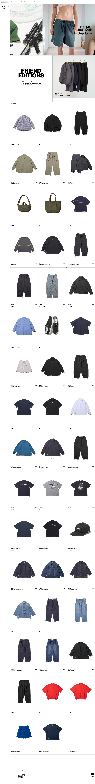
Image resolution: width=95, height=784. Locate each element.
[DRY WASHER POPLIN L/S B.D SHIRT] (52, 366)
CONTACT (12, 770)
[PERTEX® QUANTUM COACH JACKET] (52, 447)
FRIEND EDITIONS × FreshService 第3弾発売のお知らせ (17, 100)
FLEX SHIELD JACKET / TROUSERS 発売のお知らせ (59, 100)
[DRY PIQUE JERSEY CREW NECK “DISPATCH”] (24, 529)
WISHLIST (89, 1)
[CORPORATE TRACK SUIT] (81, 163)
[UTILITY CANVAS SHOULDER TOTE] (24, 204)
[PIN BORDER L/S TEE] (24, 245)
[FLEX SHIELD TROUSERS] (81, 123)
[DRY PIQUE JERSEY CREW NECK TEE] (24, 407)
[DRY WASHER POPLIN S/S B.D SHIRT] (81, 326)
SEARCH (83, 1)
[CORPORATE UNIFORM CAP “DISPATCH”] (81, 529)
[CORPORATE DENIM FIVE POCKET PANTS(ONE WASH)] (52, 610)
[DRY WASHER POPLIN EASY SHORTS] (24, 366)
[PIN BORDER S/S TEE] (81, 204)
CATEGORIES (3, 8)
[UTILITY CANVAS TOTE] (52, 204)
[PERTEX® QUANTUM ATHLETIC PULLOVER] (24, 447)
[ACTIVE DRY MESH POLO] (81, 691)
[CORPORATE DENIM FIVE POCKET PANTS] (81, 610)
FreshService (3, 6)
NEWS (22, 1)
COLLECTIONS (18, 1)
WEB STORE (13, 1)
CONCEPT (32, 1)
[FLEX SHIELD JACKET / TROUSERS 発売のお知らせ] (73, 76)
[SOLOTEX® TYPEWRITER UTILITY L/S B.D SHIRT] (52, 245)
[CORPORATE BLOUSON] (81, 285)
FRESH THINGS (27, 1)
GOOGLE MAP (23, 774)
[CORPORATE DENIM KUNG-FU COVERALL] (81, 569)
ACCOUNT (86, 1)
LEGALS (12, 774)
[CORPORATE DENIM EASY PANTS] (52, 650)
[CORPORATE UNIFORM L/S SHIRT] (24, 326)
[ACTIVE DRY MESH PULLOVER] (52, 691)
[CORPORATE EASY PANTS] (52, 285)
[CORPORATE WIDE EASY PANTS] (24, 285)
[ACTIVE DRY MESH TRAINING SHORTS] (24, 732)
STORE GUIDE (12, 772)
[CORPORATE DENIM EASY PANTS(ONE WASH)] (24, 650)
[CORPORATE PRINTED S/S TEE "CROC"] (81, 488)
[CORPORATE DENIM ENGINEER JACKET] (52, 569)
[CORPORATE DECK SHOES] (52, 326)
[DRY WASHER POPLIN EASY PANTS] (81, 366)
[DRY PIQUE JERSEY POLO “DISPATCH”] (52, 529)
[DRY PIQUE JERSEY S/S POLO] (52, 407)
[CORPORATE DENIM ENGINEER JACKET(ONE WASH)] (24, 569)
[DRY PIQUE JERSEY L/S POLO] (81, 407)
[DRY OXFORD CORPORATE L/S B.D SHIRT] (24, 123)
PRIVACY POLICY (13, 773)
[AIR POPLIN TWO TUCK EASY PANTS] (52, 163)
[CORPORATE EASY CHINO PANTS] (24, 691)
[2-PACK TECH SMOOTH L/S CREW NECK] (81, 732)
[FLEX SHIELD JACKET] (52, 123)
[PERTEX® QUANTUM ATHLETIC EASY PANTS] (81, 447)
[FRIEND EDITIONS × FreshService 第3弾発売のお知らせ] (31, 76)
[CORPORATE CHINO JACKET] (81, 650)
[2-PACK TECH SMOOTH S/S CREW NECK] (52, 732)
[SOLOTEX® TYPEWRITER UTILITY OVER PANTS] (81, 245)
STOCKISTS (36, 1)
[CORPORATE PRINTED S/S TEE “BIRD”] (52, 488)
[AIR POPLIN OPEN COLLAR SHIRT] (24, 163)
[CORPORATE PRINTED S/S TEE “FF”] (24, 488)
